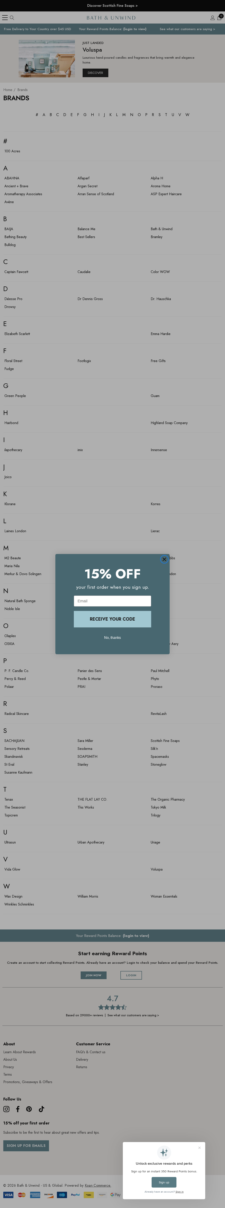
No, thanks (112, 638)
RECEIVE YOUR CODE (112, 619)
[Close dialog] (164, 559)
